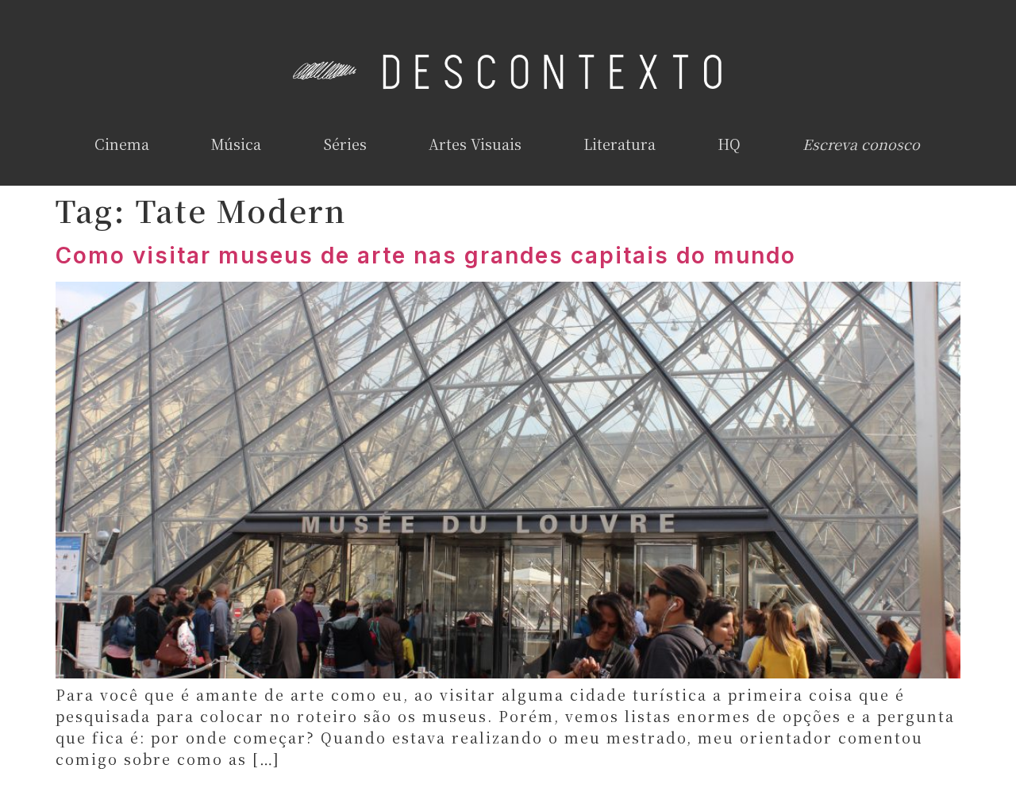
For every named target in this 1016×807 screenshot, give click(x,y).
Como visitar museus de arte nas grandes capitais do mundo (426, 255)
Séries (345, 143)
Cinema (121, 143)
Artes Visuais (475, 143)
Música (236, 143)
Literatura (619, 143)
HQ (729, 143)
